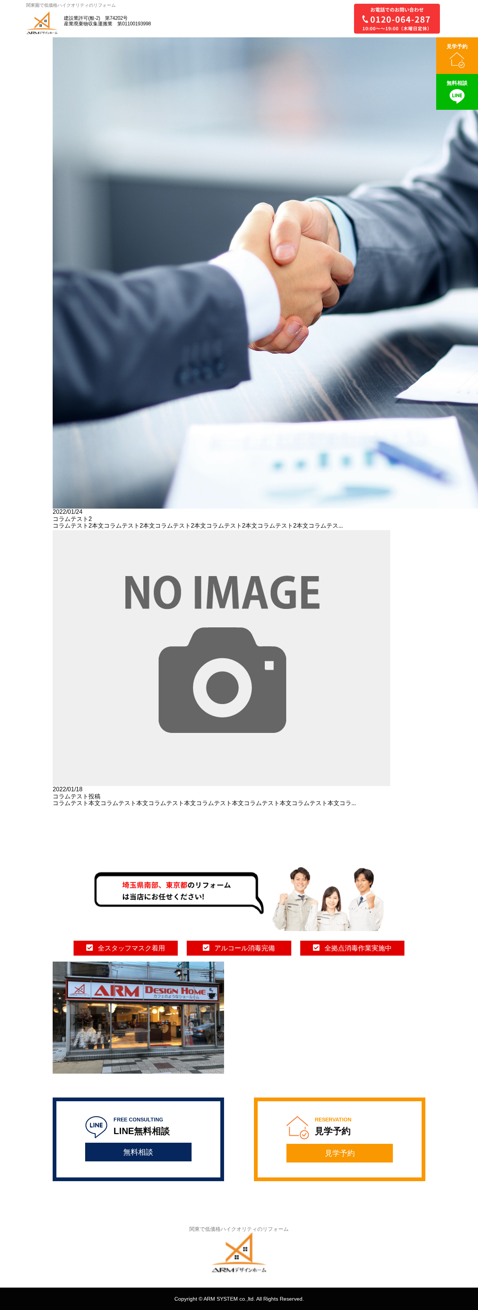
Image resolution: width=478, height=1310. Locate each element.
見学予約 (340, 1153)
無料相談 (138, 1152)
